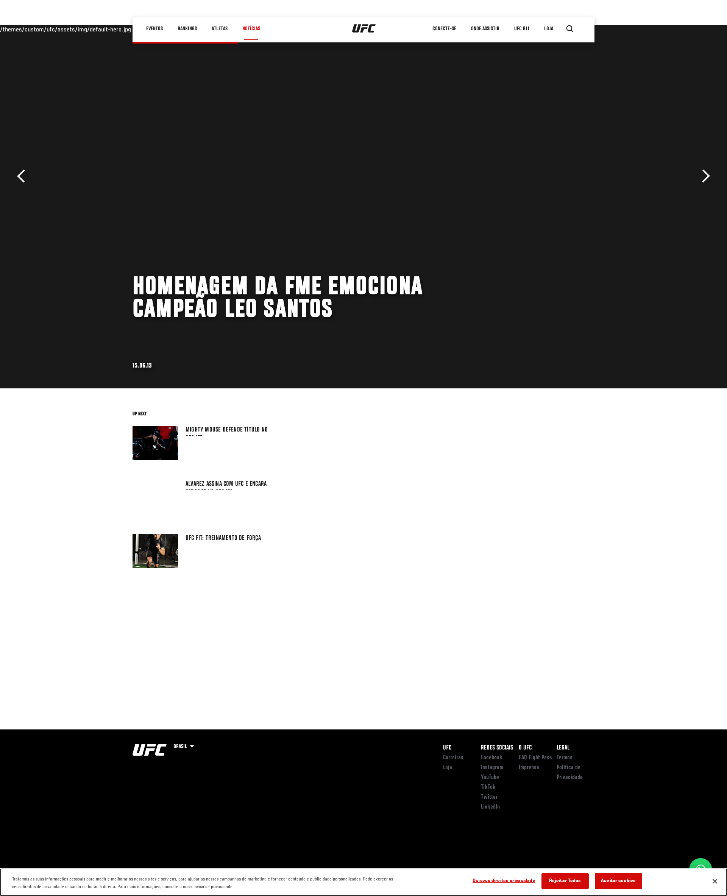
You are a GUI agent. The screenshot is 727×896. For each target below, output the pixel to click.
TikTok (488, 787)
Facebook (491, 757)
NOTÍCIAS (251, 29)
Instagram (492, 767)
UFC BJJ (521, 29)
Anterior (23, 176)
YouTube (490, 777)
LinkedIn (490, 807)
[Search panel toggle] (570, 29)
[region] (363, 882)
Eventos (154, 29)
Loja (447, 767)
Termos (565, 757)
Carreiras (453, 757)
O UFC (525, 748)
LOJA (548, 29)
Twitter (489, 797)
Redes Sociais (497, 748)
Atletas (220, 29)
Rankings (187, 29)
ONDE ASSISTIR (485, 29)
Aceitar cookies (618, 881)
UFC (447, 748)
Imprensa (529, 767)
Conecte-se (444, 29)
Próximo (703, 176)
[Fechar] (715, 881)
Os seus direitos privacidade (504, 881)
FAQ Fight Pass (535, 757)
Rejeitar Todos (565, 881)
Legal (563, 748)
